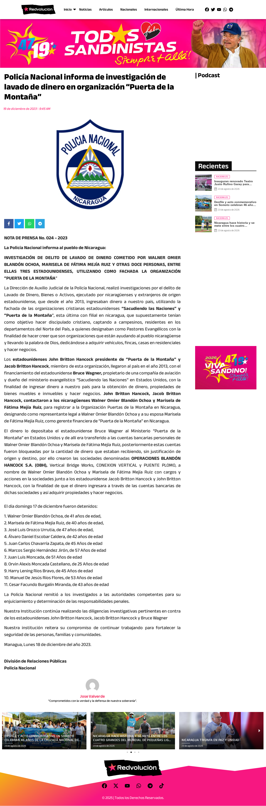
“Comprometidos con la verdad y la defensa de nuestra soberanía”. (92, 701)
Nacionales (128, 9)
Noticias (85, 9)
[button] (127, 752)
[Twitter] (213, 9)
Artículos (106, 9)
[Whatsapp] (225, 9)
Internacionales (156, 9)
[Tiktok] (161, 785)
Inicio (68, 9)
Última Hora (185, 9)
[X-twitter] (116, 785)
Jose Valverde (92, 696)
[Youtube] (219, 9)
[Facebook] (206, 9)
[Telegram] (231, 9)
